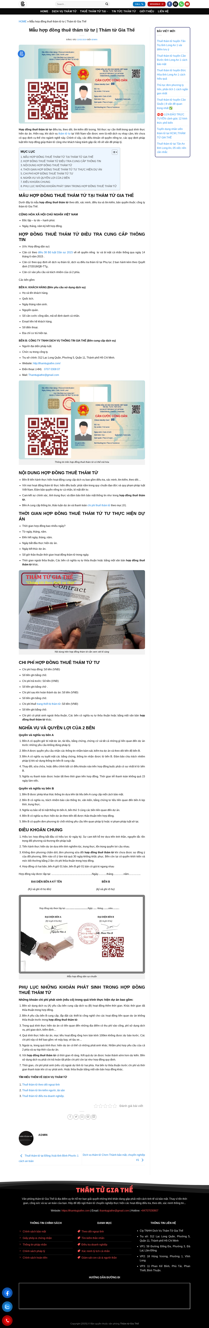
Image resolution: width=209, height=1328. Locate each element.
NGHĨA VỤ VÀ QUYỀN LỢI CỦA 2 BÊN (46, 177)
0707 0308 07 (52, 369)
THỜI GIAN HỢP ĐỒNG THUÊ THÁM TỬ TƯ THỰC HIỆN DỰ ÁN (62, 169)
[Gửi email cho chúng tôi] (175, 4)
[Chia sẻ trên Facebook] (70, 1117)
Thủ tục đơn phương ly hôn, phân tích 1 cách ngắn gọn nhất (172, 89)
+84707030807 (149, 1210)
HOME (44, 11)
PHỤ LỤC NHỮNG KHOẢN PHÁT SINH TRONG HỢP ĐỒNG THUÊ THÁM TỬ (70, 186)
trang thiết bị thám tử (49, 703)
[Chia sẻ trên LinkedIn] (93, 1117)
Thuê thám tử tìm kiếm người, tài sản (43, 1090)
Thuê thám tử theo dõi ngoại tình (41, 1084)
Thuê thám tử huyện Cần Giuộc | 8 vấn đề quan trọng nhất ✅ (171, 103)
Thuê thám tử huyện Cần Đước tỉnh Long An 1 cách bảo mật (172, 60)
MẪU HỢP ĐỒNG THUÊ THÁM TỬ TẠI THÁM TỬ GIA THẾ (58, 157)
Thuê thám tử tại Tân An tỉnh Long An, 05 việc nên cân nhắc (171, 147)
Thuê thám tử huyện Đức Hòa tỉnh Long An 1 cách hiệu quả (171, 74)
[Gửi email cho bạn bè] (82, 1117)
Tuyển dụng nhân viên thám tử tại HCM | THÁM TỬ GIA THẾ (171, 133)
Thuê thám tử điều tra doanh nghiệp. (43, 1096)
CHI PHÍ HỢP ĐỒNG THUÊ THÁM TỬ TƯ (48, 173)
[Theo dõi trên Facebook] (169, 4)
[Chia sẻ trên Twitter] (76, 1117)
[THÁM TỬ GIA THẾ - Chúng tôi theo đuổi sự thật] (34, 4)
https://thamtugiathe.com (76, 1210)
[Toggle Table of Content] (113, 152)
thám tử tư (64, 133)
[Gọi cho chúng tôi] (181, 4)
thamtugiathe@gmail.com (114, 1210)
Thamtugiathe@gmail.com (43, 375)
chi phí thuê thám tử (99, 505)
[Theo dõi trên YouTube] (187, 4)
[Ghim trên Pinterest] (88, 1117)
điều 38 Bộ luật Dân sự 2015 (55, 252)
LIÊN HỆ (163, 11)
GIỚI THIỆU (147, 11)
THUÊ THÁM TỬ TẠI (93, 11)
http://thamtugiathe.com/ (46, 363)
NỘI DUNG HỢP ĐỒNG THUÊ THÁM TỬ (47, 165)
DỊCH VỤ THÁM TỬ (64, 11)
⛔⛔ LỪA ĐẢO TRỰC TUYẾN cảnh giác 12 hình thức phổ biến (172, 118)
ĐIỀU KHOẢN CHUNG (36, 182)
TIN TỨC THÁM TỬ (124, 11)
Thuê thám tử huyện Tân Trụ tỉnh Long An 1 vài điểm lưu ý (171, 45)
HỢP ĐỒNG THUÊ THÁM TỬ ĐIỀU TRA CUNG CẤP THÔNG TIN (62, 161)
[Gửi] (107, 4)
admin (94, 40)
